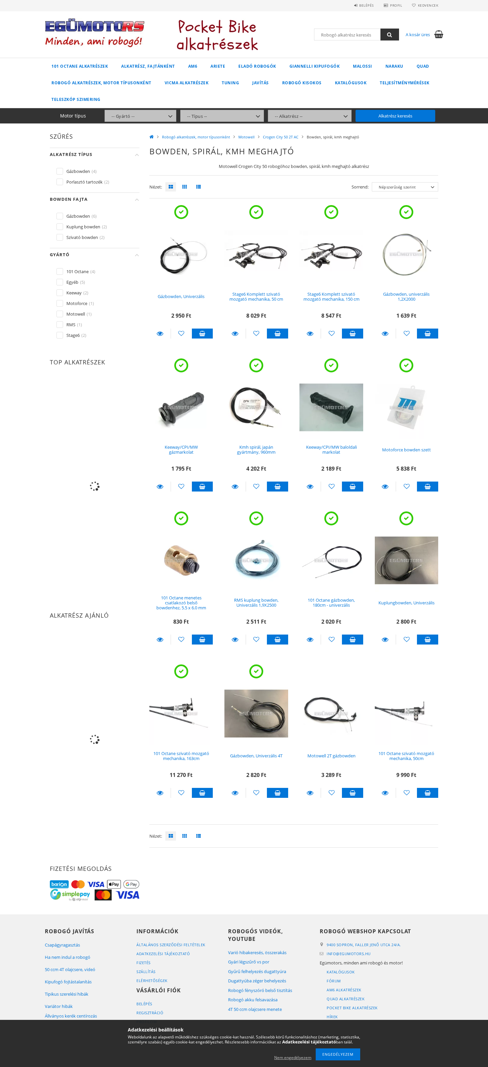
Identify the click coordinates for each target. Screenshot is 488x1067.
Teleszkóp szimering (76, 99)
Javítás (260, 83)
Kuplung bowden (83, 227)
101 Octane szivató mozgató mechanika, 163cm (181, 755)
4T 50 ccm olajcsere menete (255, 1009)
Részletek (160, 334)
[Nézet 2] (183, 187)
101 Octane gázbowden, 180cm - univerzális (331, 602)
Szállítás (146, 971)
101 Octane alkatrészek (79, 66)
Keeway (74, 293)
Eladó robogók (257, 66)
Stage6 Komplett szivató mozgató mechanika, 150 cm (331, 296)
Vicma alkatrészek (187, 83)
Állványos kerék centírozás (71, 1016)
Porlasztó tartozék (84, 182)
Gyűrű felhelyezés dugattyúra (257, 971)
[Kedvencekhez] (181, 334)
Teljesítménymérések (405, 83)
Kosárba (202, 334)
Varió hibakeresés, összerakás (257, 952)
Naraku (394, 66)
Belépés (366, 5)
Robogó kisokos (302, 83)
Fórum (334, 980)
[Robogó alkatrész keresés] (389, 34)
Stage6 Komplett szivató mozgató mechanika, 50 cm (256, 296)
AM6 (193, 66)
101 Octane (77, 271)
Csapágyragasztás (62, 945)
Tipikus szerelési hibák (66, 994)
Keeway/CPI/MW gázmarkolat (181, 449)
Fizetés (143, 962)
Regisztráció (149, 1012)
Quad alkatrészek (346, 998)
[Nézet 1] (169, 187)
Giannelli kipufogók (314, 66)
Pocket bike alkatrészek (352, 1007)
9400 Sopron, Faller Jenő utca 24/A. (364, 944)
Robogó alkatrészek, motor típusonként (101, 83)
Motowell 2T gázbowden (331, 756)
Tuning (230, 83)
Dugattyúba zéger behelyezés (257, 981)
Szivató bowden (82, 237)
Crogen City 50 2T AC (280, 136)
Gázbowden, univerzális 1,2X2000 (406, 296)
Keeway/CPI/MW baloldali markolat (331, 449)
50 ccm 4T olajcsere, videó (70, 969)
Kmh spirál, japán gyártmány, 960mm (256, 449)
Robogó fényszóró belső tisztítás (260, 990)
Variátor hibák (59, 1006)
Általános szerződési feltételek (170, 944)
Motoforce (76, 303)
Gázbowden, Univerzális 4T (256, 756)
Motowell (246, 136)
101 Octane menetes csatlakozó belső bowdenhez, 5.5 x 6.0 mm (181, 602)
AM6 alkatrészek (344, 989)
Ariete (217, 66)
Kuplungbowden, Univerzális (406, 603)
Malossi (362, 66)
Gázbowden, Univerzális (181, 296)
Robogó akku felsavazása (253, 1000)
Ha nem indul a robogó (67, 957)
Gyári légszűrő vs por (248, 962)
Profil (396, 5)
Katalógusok (351, 83)
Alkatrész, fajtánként (148, 66)
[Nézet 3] (197, 187)
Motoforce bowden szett (406, 450)
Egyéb (72, 282)
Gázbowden (78, 171)
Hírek (332, 1016)
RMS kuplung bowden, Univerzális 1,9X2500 (256, 602)
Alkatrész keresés (395, 116)
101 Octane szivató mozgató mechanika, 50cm (406, 755)
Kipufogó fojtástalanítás (68, 982)
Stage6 (73, 335)
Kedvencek (428, 5)
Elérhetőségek (152, 980)
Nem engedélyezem (292, 1057)
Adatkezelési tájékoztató (163, 953)
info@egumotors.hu (349, 953)
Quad (423, 66)
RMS (70, 325)
